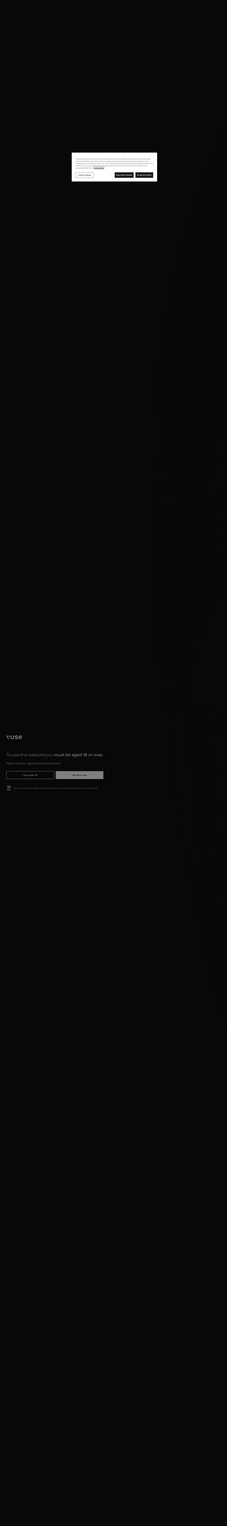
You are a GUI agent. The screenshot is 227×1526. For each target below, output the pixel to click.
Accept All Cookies (144, 175)
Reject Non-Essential (124, 175)
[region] (114, 167)
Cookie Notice (99, 168)
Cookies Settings (84, 175)
